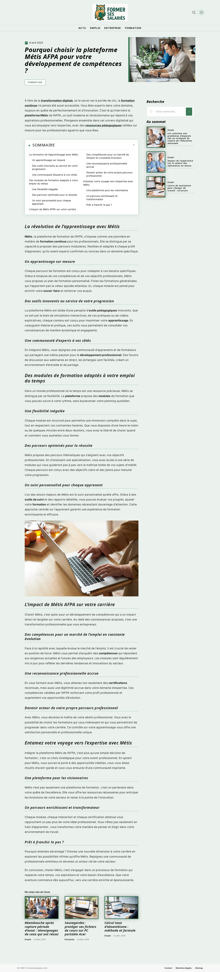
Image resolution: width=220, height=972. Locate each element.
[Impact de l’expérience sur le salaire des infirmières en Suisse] (156, 162)
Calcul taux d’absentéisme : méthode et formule (119, 926)
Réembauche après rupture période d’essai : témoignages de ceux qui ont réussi (42, 928)
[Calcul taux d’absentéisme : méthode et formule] (121, 907)
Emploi (28, 939)
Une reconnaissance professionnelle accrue (106, 165)
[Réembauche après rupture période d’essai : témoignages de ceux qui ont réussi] (41, 907)
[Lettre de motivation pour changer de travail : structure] (156, 187)
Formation (35, 82)
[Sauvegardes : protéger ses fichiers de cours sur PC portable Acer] (81, 907)
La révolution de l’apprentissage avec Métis (53, 154)
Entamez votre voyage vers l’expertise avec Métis (108, 183)
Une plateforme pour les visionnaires (107, 190)
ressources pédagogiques (103, 125)
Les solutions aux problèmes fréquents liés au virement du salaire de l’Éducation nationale (180, 138)
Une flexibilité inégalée (45, 189)
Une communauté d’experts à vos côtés (54, 174)
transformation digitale (57, 100)
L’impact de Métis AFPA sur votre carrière (52, 209)
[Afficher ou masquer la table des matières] (95, 145)
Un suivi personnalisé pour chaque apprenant (51, 202)
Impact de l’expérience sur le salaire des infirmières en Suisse (180, 163)
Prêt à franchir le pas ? (99, 204)
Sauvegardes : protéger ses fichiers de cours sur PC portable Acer (80, 928)
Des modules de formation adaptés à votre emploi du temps (53, 182)
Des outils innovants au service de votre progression (55, 167)
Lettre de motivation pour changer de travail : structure (179, 188)
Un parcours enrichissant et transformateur (101, 197)
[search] (193, 12)
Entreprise (69, 939)
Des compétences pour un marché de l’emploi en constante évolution (107, 156)
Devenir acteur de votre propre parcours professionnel (109, 174)
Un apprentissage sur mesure (48, 160)
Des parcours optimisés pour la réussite (54, 194)
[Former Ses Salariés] (110, 12)
